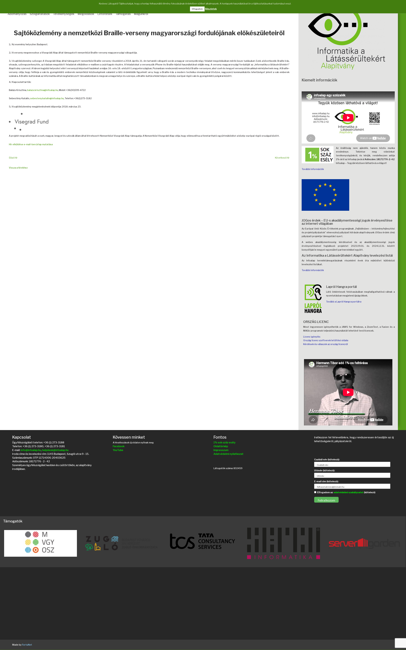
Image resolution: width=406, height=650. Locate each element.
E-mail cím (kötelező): (326, 481)
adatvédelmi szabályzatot (348, 492)
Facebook (118, 446)
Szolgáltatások (40, 14)
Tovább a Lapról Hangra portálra (343, 301)
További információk (313, 169)
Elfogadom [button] (197, 9)
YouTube (118, 450)
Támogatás (123, 14)
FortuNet (27, 644)
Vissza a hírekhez (18, 167)
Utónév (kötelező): (324, 470)
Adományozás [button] (17, 14)
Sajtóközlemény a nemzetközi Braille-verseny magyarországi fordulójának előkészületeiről (149, 33)
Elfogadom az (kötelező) (346, 492)
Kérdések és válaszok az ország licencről (325, 344)
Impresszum (220, 450)
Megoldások (86, 14)
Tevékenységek (63, 14)
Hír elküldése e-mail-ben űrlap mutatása (31, 144)
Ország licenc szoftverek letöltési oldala (325, 340)
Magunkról (141, 14)
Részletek (211, 8)
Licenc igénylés (311, 336)
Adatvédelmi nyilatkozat (228, 453)
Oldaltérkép (220, 446)
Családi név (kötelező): (327, 459)
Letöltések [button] (104, 14)
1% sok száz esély (224, 442)
